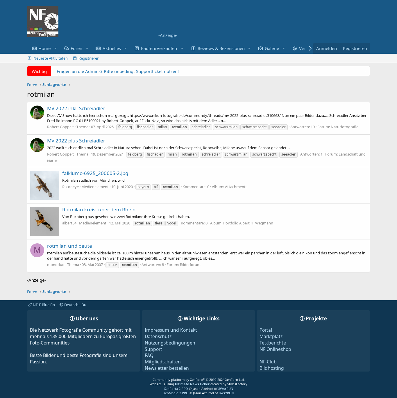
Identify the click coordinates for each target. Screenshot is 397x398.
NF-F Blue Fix (43, 304)
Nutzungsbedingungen (170, 343)
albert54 (69, 223)
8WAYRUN (225, 388)
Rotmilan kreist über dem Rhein (99, 209)
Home (44, 48)
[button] (55, 48)
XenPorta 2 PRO (176, 388)
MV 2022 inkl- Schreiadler (76, 108)
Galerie (272, 48)
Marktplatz (271, 336)
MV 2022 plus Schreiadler (76, 140)
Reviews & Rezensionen (221, 48)
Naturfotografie (344, 126)
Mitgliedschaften (163, 361)
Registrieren (88, 58)
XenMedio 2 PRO (176, 393)
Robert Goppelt (60, 126)
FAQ (149, 355)
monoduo (56, 264)
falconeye (70, 186)
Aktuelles (112, 48)
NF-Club (268, 361)
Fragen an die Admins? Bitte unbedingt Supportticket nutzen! (118, 71)
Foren (76, 48)
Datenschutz (158, 336)
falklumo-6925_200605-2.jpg (95, 173)
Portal (266, 330)
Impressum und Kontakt (171, 330)
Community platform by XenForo (199, 379)
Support (153, 349)
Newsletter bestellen (167, 368)
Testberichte (273, 343)
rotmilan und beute (69, 245)
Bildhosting (272, 368)
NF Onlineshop (275, 349)
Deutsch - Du (74, 304)
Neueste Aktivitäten (50, 58)
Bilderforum (190, 264)
